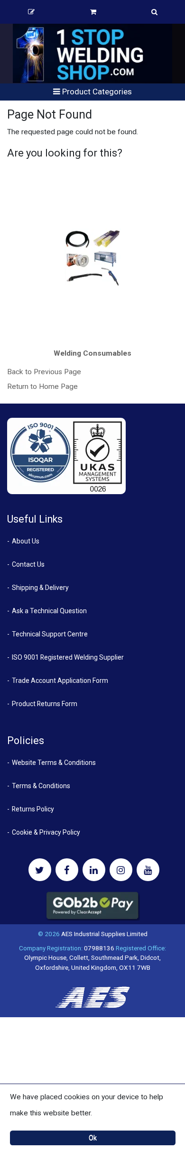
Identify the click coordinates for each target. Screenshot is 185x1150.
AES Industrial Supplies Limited (104, 934)
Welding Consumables (92, 353)
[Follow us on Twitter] (39, 869)
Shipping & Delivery (40, 587)
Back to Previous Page (44, 372)
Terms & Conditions (41, 786)
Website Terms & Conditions (54, 762)
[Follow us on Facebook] (67, 869)
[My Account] (31, 12)
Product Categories (96, 91)
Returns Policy (33, 809)
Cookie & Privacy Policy (46, 832)
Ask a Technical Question (49, 611)
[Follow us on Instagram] (121, 869)
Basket (93, 12)
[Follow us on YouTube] (148, 869)
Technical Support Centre (50, 634)
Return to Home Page (42, 386)
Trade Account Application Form (60, 680)
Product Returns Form (44, 704)
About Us (25, 541)
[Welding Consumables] (93, 257)
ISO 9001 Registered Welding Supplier (68, 657)
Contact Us (28, 564)
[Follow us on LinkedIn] (94, 869)
